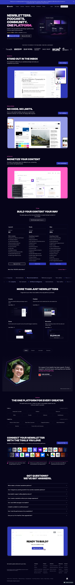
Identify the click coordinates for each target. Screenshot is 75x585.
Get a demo (57, 6)
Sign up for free (64, 6)
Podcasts (45, 567)
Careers (35, 567)
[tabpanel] (37, 373)
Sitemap (51, 578)
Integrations (45, 572)
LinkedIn (65, 572)
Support (60, 569)
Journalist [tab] (40, 350)
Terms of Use (9, 578)
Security (42, 578)
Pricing (43, 6)
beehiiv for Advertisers (38, 569)
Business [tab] (48, 350)
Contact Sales (61, 269)
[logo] (10, 6)
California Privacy (21, 578)
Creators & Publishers (54, 565)
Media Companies (53, 569)
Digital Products (46, 569)
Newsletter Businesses (54, 567)
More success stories (65, 388)
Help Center (61, 567)
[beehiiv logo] (67, 579)
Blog (59, 565)
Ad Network (38, 6)
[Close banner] (73, 1)
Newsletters (45, 565)
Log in (51, 6)
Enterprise (33, 6)
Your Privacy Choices (36, 578)
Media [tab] (26, 350)
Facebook (66, 567)
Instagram (66, 569)
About (35, 565)
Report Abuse (46, 578)
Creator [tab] (33, 350)
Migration (60, 572)
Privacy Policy (19, 569)
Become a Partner (37, 572)
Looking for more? (64, 408)
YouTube (65, 565)
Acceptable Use (28, 578)
